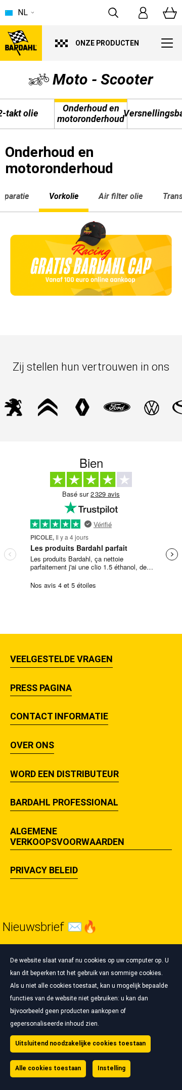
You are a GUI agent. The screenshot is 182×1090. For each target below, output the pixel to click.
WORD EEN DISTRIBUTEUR (64, 774)
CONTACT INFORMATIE (59, 716)
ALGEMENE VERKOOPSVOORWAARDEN (67, 836)
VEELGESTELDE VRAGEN (61, 659)
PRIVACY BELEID (44, 870)
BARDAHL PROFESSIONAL (64, 802)
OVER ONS (32, 745)
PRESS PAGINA (41, 688)
